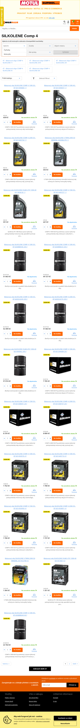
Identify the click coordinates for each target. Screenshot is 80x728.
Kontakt (55, 698)
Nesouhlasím (65, 723)
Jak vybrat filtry (33, 698)
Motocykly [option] (7, 54)
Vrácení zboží (9, 701)
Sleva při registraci (34, 705)
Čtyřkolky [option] (7, 50)
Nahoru (5, 664)
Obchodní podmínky (11, 705)
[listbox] (14, 52)
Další (74, 664)
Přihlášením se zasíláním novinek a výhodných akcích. (59, 679)
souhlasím (52, 678)
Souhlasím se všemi (65, 718)
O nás (55, 701)
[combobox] (14, 46)
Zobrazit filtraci (44, 78)
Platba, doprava (10, 698)
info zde (52, 18)
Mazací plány (33, 701)
